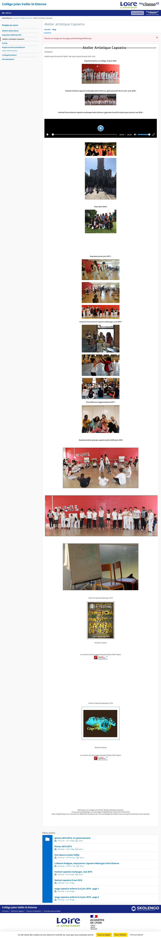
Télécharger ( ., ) (66, 841)
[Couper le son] (135, 134)
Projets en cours (26, 18)
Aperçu (79, 841)
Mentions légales (17, 911)
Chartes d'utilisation (33, 911)
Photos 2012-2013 (63, 846)
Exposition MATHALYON (11, 35)
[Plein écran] (154, 134)
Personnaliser (136, 934)
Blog (54, 29)
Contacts (5, 911)
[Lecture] (48, 134)
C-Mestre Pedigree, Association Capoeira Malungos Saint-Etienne (86, 863)
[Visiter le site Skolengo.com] (145, 910)
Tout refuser (120, 934)
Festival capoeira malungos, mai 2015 (73, 871)
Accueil (15, 18)
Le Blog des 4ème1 (9, 55)
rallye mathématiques (9, 50)
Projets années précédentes (13, 47)
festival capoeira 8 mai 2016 (68, 880)
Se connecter (137, 13)
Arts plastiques (8, 59)
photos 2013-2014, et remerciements (72, 838)
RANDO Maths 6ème (10, 31)
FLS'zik (4, 43)
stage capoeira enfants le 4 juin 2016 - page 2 (76, 897)
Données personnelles (52, 911)
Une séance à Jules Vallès (66, 855)
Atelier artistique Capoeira (13, 39)
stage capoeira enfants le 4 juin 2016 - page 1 (76, 888)
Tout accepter (104, 934)
